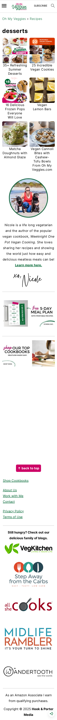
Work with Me (13, 496)
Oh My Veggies (14, 19)
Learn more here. (28, 265)
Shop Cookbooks (15, 481)
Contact (9, 502)
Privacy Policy (13, 511)
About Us (10, 490)
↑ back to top (28, 468)
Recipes (36, 19)
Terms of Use (13, 517)
